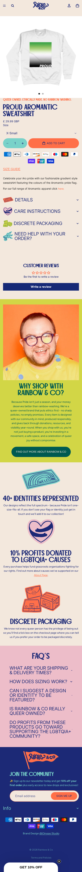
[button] (31, 867)
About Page (41, 575)
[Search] (12, 6)
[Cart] (77, 6)
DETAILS (24, 200)
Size (5, 125)
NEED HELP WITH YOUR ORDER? (39, 236)
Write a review (41, 287)
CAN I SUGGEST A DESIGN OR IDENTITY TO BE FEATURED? (38, 695)
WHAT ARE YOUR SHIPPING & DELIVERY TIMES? (39, 670)
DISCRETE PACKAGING (38, 223)
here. (61, 188)
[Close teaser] (59, 861)
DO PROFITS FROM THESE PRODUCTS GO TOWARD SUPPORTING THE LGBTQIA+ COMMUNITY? (40, 729)
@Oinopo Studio (49, 833)
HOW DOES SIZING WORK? (38, 681)
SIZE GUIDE (11, 169)
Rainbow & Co (45, 849)
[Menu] (4, 5)
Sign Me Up (64, 795)
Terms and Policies (41, 857)
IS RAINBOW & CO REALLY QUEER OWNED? (37, 711)
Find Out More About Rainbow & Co (41, 451)
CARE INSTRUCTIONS (37, 211)
